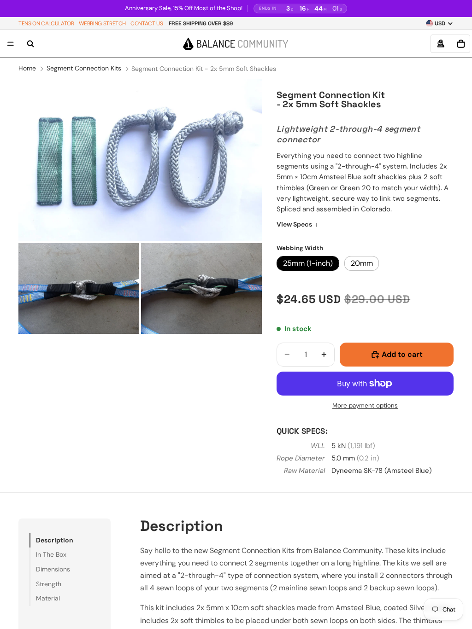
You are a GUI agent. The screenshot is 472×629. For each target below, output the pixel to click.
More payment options (365, 405)
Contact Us (146, 23)
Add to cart (402, 354)
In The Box (51, 554)
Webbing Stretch (102, 23)
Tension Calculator (46, 23)
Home (27, 68)
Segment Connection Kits (84, 68)
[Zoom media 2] (78, 288)
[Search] (30, 44)
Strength (48, 584)
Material (48, 598)
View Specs (297, 224)
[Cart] (461, 44)
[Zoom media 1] (140, 160)
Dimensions (53, 569)
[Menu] (10, 44)
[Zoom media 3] (201, 288)
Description (54, 540)
